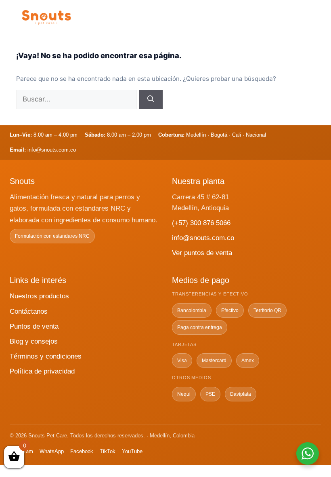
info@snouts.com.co (203, 238)
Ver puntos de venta (202, 253)
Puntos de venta (34, 326)
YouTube (132, 451)
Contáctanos (29, 311)
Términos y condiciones (46, 356)
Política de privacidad (42, 371)
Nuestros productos (39, 296)
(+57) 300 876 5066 (201, 223)
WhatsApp (52, 451)
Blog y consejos (34, 341)
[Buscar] (151, 99)
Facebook (81, 451)
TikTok (107, 451)
